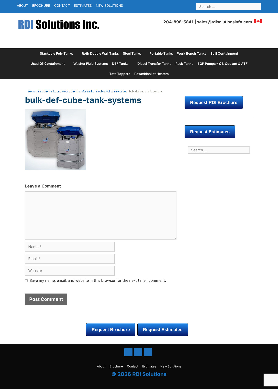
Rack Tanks (184, 64)
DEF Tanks (120, 64)
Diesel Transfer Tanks (154, 64)
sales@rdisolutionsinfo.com (224, 22)
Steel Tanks (132, 53)
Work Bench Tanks (191, 53)
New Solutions (109, 5)
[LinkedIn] (138, 352)
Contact (62, 5)
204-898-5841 (178, 22)
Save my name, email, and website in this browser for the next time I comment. (98, 280)
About (22, 5)
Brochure (41, 5)
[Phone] (148, 352)
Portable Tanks (161, 53)
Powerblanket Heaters (151, 74)
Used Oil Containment (48, 64)
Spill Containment (224, 53)
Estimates (83, 5)
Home (31, 91)
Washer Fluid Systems (90, 64)
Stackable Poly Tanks (56, 53)
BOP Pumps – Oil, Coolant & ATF (222, 64)
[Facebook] (128, 352)
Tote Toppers (119, 74)
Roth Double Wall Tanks (100, 53)
